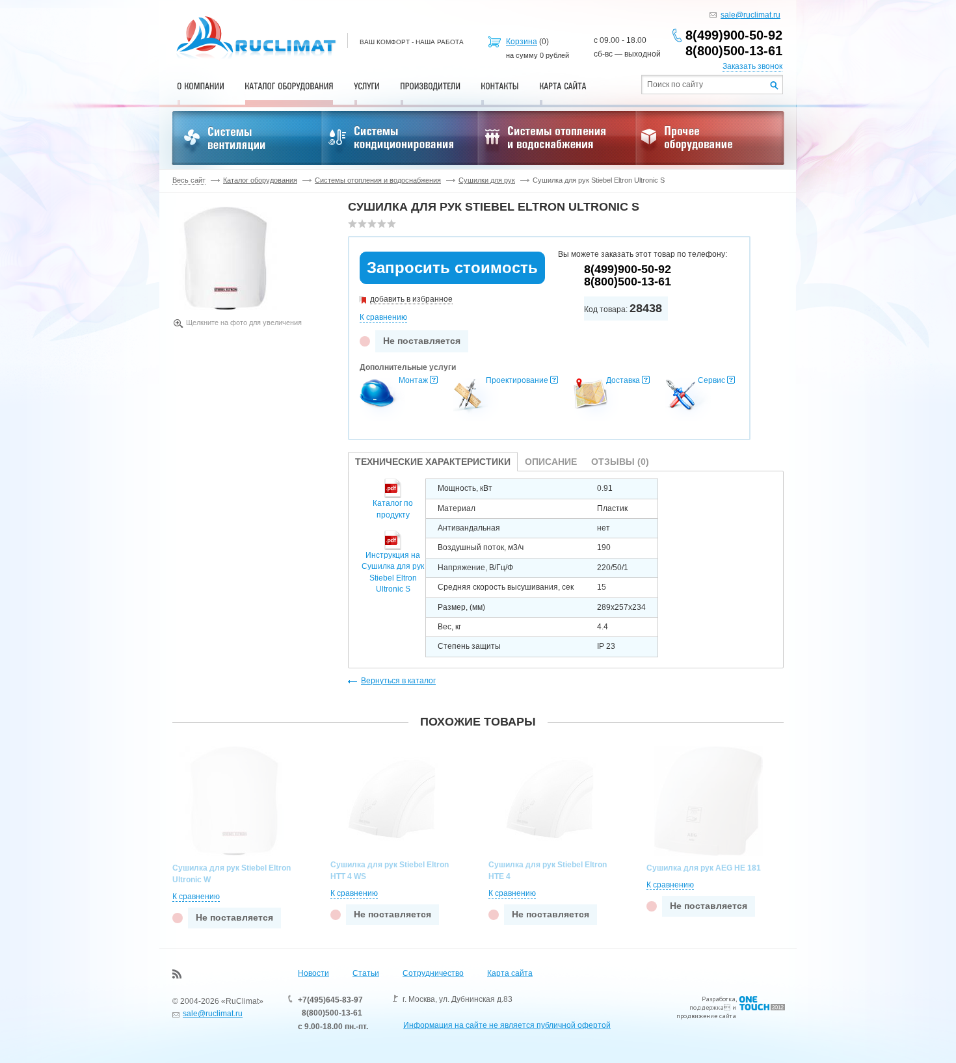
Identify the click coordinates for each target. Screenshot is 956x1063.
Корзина (521, 41)
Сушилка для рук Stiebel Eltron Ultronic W (231, 873)
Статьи (365, 973)
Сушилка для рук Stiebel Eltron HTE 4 (547, 870)
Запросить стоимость (452, 267)
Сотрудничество (433, 973)
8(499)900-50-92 (733, 35)
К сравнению (383, 317)
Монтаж (413, 380)
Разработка (719, 999)
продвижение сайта (706, 1016)
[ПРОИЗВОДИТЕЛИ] (430, 86)
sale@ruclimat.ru (750, 15)
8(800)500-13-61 (733, 51)
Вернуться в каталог (398, 680)
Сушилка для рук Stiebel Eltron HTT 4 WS (389, 870)
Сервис (711, 380)
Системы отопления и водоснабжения (378, 180)
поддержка (706, 1007)
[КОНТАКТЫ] (500, 86)
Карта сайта (510, 973)
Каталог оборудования (260, 180)
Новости (313, 973)
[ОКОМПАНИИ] (200, 86)
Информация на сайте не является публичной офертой (507, 1025)
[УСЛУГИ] (367, 86)
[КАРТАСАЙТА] (563, 86)
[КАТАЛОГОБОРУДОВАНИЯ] (289, 86)
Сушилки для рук (486, 180)
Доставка (623, 380)
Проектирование (517, 380)
